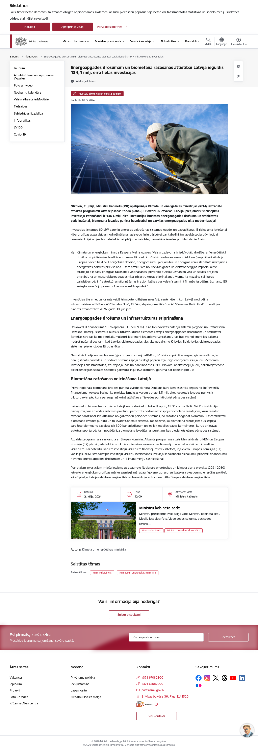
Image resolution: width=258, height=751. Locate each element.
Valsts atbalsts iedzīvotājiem (32, 99)
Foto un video (23, 85)
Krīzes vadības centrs (24, 703)
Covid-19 (20, 134)
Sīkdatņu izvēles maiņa (86, 697)
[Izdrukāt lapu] (238, 66)
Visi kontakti (157, 716)
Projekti (15, 690)
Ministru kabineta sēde (159, 508)
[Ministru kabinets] (31, 41)
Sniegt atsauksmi (129, 614)
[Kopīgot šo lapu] (238, 76)
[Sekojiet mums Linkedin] (242, 678)
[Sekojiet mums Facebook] (199, 678)
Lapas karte (79, 690)
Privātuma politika (83, 677)
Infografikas (22, 120)
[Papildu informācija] (156, 704)
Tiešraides (20, 106)
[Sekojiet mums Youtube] (233, 677)
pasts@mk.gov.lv (152, 690)
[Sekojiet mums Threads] (225, 678)
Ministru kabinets (151, 530)
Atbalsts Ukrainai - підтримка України (34, 76)
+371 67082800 (152, 677)
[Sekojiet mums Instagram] (207, 678)
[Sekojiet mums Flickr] (199, 685)
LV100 (18, 127)
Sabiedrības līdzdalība (28, 113)
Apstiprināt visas (72, 27)
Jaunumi (19, 68)
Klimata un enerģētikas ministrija (138, 572)
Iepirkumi (16, 684)
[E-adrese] (144, 704)
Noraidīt (29, 27)
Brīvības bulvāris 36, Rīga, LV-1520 (164, 696)
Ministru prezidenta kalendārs (183, 530)
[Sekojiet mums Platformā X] (216, 678)
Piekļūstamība (80, 684)
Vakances (16, 677)
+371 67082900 (152, 684)
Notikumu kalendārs (27, 92)
